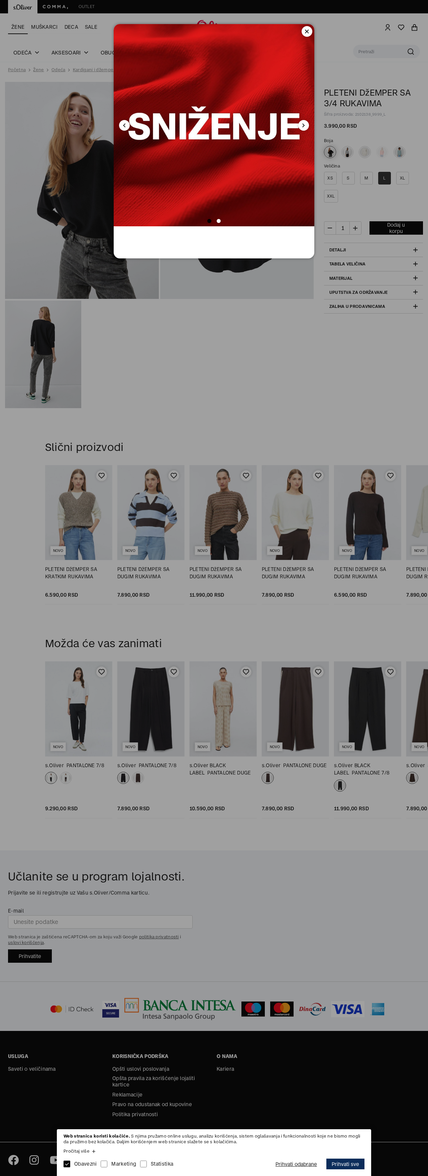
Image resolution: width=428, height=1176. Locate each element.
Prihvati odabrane (296, 1164)
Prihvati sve (345, 1164)
